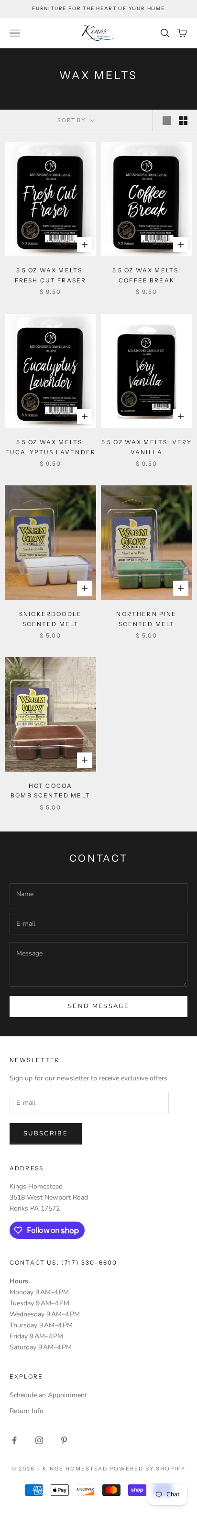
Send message (98, 1006)
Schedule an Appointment (48, 1395)
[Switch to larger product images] (167, 121)
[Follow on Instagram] (39, 1440)
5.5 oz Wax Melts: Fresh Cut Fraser (51, 275)
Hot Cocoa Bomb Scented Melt (50, 790)
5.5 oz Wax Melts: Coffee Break (146, 275)
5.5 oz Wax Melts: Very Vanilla (146, 446)
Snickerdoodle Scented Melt (50, 618)
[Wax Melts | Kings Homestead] (50, 199)
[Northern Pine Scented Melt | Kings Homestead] (146, 542)
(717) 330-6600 (89, 1262)
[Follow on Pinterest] (64, 1440)
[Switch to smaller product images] (183, 121)
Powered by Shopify (147, 1468)
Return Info (27, 1410)
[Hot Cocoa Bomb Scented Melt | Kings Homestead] (50, 714)
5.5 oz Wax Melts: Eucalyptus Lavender (50, 446)
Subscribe (45, 1133)
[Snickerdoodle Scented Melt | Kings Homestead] (50, 542)
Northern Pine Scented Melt (146, 618)
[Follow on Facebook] (14, 1440)
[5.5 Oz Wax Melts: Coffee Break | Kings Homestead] (146, 199)
